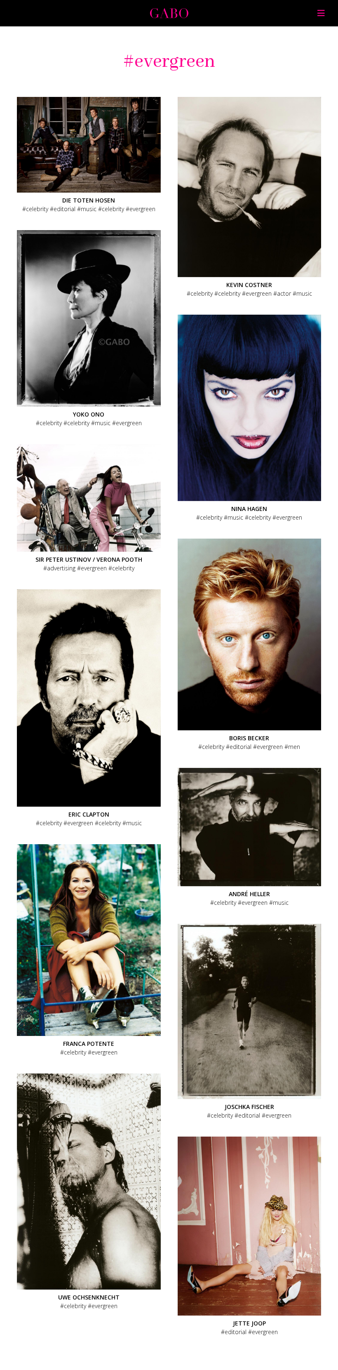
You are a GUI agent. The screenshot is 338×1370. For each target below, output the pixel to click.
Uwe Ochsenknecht (89, 1297)
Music (88, 209)
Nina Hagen (249, 509)
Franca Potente (88, 1044)
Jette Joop (249, 1323)
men (294, 747)
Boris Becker (249, 738)
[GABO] (169, 15)
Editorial (64, 209)
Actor (284, 293)
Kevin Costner (249, 285)
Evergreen (142, 209)
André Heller (249, 894)
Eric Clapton (88, 814)
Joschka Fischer (249, 1107)
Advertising (61, 568)
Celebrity (37, 209)
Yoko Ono (88, 414)
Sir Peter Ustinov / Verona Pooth (88, 559)
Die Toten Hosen (88, 200)
